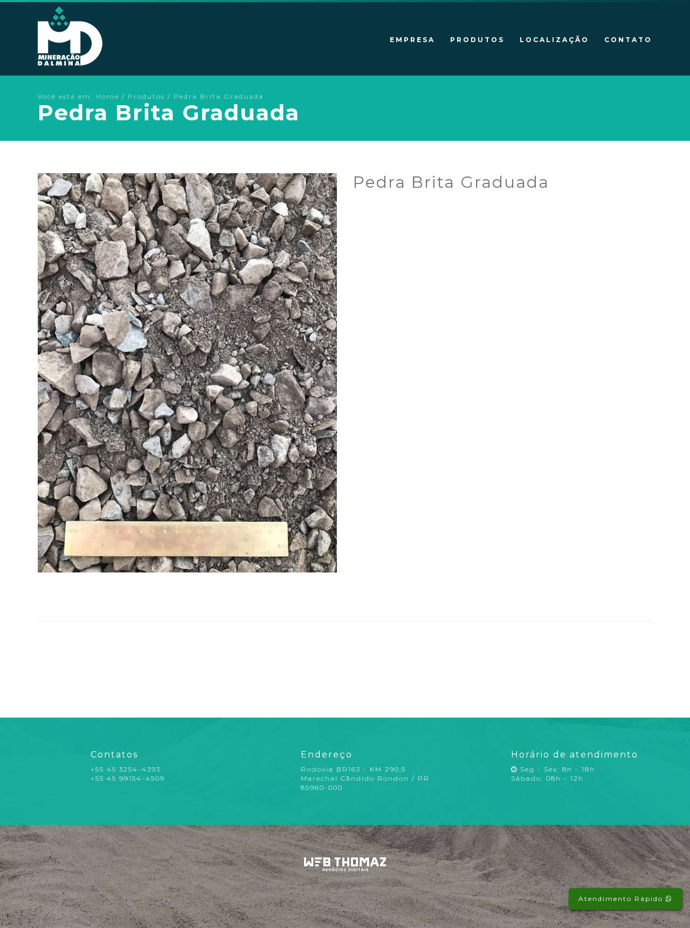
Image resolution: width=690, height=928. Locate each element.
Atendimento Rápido (622, 899)
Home (107, 96)
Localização (554, 40)
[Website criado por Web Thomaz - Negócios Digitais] (345, 869)
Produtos (477, 40)
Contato (628, 40)
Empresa (412, 40)
